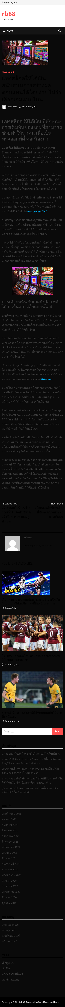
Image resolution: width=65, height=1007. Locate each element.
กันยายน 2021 (10, 825)
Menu (10, 30)
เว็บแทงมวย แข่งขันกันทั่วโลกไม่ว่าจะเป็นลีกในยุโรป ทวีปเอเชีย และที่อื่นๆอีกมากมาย (31, 601)
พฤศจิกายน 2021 (11, 813)
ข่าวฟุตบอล (8, 930)
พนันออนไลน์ (8, 72)
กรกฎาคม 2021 (11, 836)
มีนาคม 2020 (9, 897)
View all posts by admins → (38, 545)
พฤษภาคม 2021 (11, 847)
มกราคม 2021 (10, 869)
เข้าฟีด (6, 968)
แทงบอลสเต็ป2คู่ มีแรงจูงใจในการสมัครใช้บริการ (31, 753)
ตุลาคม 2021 (9, 819)
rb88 (8, 13)
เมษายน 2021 (9, 852)
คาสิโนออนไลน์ (11, 935)
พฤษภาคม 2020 (11, 891)
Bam (56, 1002)
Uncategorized (10, 924)
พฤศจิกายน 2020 (11, 875)
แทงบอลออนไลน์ (37, 211)
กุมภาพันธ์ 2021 (11, 864)
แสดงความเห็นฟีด (12, 974)
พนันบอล (46, 379)
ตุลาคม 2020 (9, 880)
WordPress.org (10, 979)
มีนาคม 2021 (9, 858)
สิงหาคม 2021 (10, 830)
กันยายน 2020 (10, 886)
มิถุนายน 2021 (10, 841)
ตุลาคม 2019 (9, 903)
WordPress (43, 1002)
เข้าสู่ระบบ (8, 963)
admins (13, 106)
